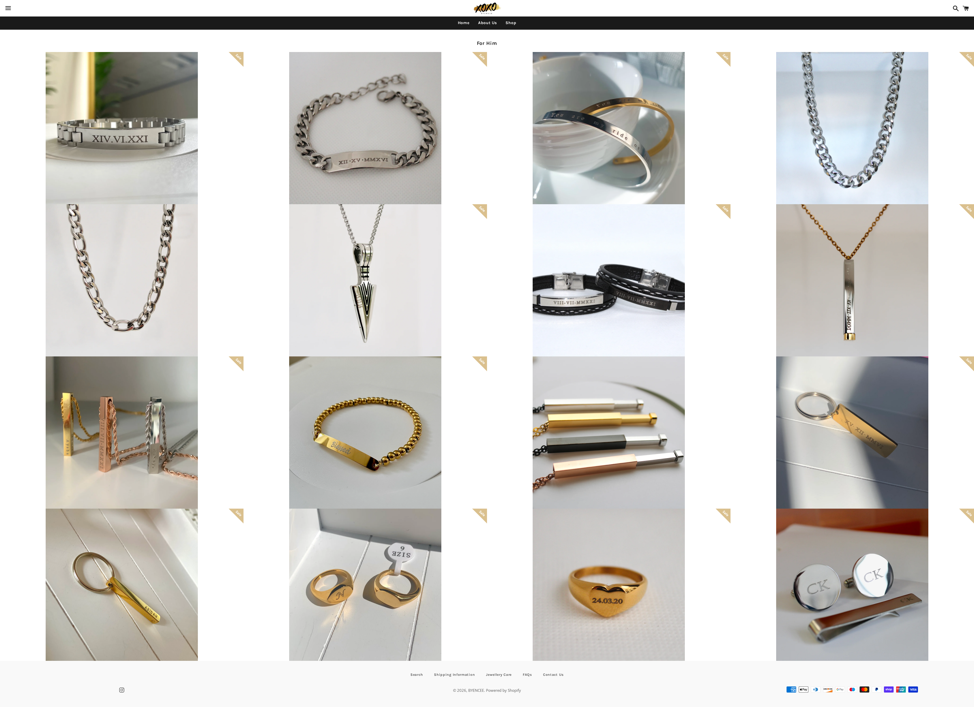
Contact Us (553, 674)
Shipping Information (454, 674)
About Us (487, 22)
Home (463, 22)
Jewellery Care (499, 674)
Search (416, 674)
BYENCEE (476, 690)
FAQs (527, 674)
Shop (511, 22)
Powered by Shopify (503, 690)
